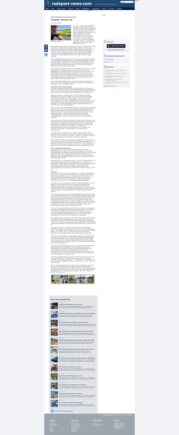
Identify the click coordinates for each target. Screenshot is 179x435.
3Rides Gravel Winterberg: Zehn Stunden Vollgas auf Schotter (77, 341)
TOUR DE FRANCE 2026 (75, 425)
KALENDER (52, 429)
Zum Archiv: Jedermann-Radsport (64, 411)
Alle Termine (109, 62)
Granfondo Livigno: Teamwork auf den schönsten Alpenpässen (77, 359)
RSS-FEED (95, 423)
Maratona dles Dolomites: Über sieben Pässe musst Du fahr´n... (77, 351)
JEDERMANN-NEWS (53, 425)
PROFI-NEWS (52, 423)
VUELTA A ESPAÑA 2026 (76, 426)
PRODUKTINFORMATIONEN (119, 426)
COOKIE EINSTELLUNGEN (108, 415)
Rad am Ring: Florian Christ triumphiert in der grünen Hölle (77, 332)
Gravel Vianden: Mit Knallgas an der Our (77, 377)
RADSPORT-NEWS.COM (97, 425)
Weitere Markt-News (111, 86)
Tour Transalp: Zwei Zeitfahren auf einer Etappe (77, 386)
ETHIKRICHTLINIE (117, 428)
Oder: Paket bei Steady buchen (116, 49)
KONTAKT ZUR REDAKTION (119, 423)
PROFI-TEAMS (74, 429)
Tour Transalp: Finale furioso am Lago (77, 368)
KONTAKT (124, 415)
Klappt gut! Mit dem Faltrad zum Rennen (77, 395)
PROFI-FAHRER (74, 431)
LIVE (51, 426)
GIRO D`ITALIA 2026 (75, 423)
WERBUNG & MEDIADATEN (119, 425)
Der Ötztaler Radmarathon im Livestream (76, 306)
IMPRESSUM (129, 415)
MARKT (51, 428)
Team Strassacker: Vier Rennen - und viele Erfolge (77, 324)
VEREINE (51, 431)
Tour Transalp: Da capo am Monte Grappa (77, 404)
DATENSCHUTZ (117, 415)
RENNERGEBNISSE (74, 428)
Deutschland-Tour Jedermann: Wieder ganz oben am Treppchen (77, 315)
